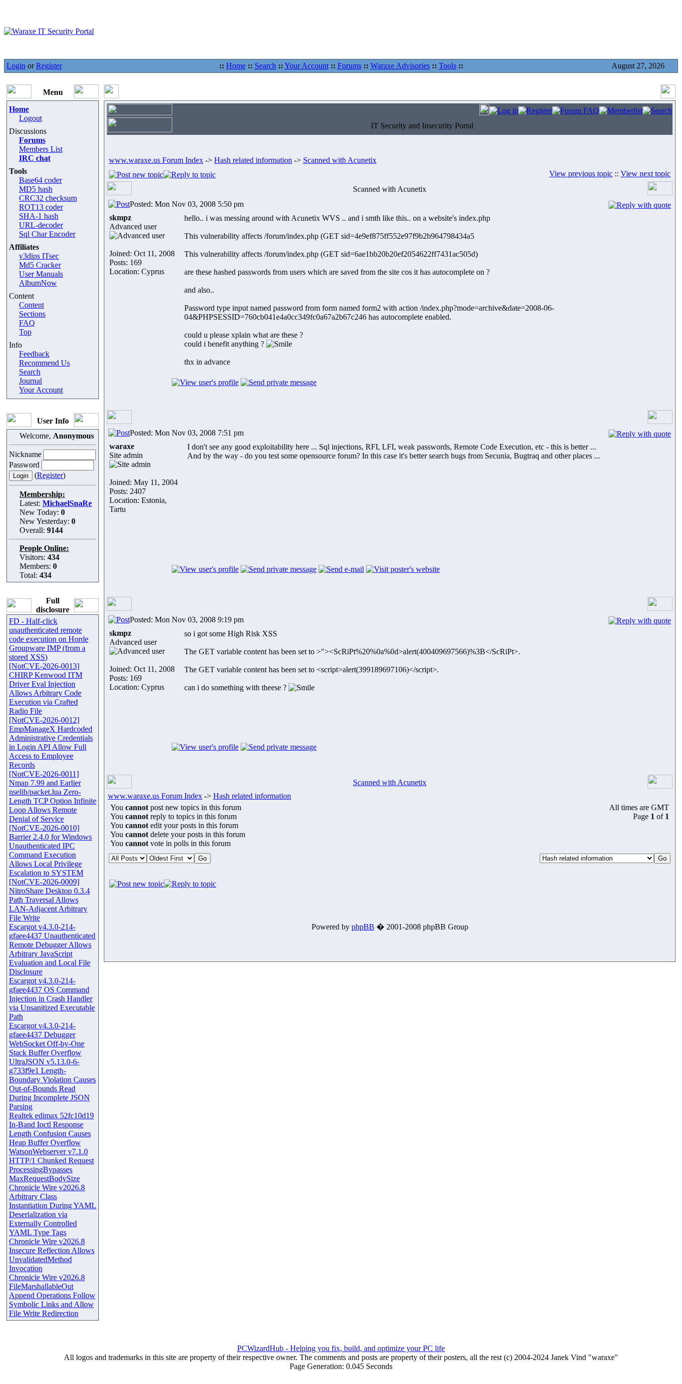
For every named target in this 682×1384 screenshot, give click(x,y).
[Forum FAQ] (575, 110)
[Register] (535, 110)
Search (265, 65)
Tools (447, 65)
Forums (349, 65)
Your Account (307, 65)
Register (49, 65)
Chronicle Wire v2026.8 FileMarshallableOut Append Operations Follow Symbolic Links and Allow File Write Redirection (52, 1295)
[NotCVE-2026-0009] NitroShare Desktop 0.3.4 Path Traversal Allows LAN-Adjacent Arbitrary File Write (49, 900)
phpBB (362, 927)
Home (236, 65)
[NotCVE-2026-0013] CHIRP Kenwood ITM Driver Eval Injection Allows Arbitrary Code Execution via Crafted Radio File (45, 688)
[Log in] (503, 110)
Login (15, 65)
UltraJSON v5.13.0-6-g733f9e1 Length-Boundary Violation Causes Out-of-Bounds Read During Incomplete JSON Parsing (52, 1084)
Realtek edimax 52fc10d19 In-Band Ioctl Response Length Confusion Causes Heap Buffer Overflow (51, 1129)
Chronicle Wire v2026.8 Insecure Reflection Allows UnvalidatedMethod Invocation (51, 1255)
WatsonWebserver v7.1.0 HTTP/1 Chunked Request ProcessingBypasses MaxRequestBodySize (51, 1165)
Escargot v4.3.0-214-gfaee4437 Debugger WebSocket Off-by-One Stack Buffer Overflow (46, 1039)
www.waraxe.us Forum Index (156, 160)
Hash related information (253, 160)
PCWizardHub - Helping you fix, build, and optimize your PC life (341, 1348)
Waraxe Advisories (400, 65)
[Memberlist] (621, 110)
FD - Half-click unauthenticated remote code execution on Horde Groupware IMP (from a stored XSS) (48, 639)
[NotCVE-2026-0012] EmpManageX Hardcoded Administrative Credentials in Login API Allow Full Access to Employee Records (51, 742)
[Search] (657, 110)
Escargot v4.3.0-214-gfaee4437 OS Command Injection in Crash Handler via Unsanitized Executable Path (52, 998)
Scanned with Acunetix (339, 160)
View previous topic (581, 173)
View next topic (646, 173)
